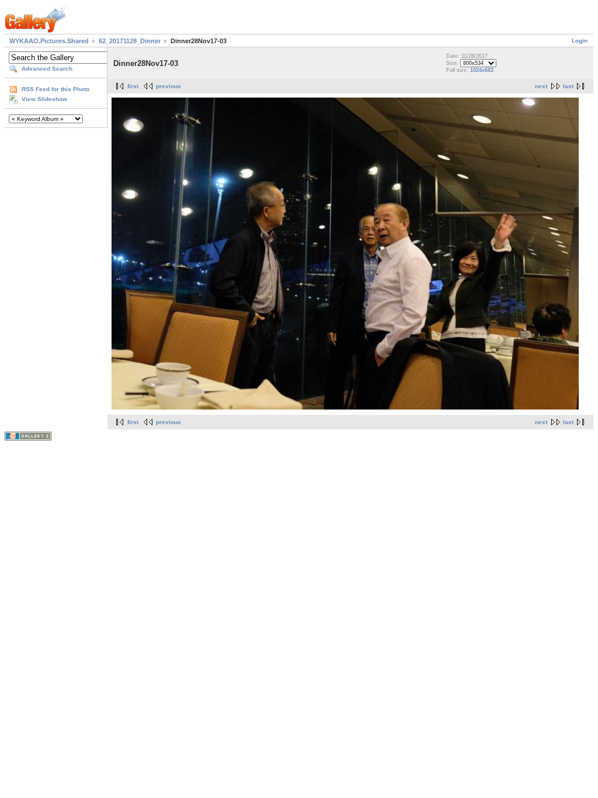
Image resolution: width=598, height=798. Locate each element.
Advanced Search (47, 68)
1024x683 (481, 70)
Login (579, 40)
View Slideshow (44, 99)
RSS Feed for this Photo (55, 89)
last (568, 86)
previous (168, 86)
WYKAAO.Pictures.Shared (49, 40)
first (132, 86)
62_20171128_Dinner (130, 40)
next (541, 86)
